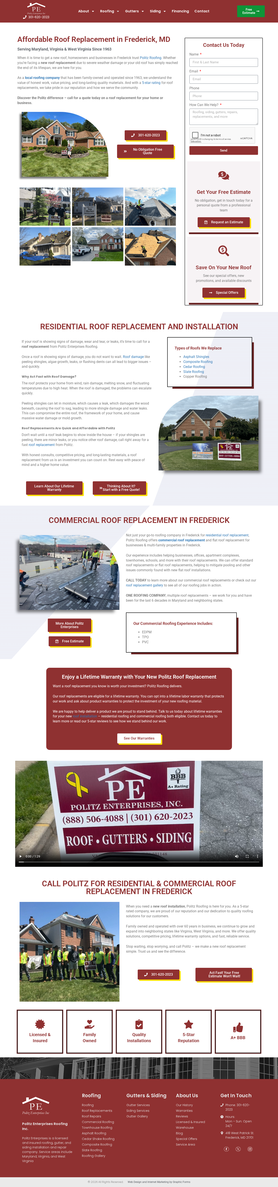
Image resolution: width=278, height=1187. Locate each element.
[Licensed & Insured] (40, 1024)
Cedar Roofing (194, 367)
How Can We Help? (204, 105)
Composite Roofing (198, 362)
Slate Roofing (193, 372)
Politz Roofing (150, 58)
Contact (201, 11)
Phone (194, 88)
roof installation (85, 716)
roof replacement (42, 445)
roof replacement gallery (144, 585)
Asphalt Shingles (196, 357)
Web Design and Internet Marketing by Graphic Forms (159, 1182)
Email (194, 71)
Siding (155, 11)
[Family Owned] (89, 1024)
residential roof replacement (227, 535)
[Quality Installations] (139, 1024)
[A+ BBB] (238, 1027)
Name (194, 54)
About (83, 11)
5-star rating (151, 83)
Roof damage (133, 357)
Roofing (107, 11)
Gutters (132, 11)
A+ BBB (238, 1037)
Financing (180, 11)
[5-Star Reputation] (189, 1024)
